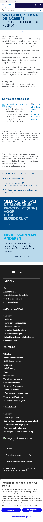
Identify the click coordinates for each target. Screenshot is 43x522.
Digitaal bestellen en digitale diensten (18, 337)
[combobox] (11, 1)
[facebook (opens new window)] (7, 272)
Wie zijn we (8, 354)
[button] (40, 4)
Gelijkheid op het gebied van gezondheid (20, 421)
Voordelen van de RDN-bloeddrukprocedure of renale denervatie (22, 184)
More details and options (21, 517)
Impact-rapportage (11, 417)
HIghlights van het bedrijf (13, 361)
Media (5, 372)
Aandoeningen (9, 291)
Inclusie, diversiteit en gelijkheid (16, 424)
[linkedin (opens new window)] (22, 272)
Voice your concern (11, 389)
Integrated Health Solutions (14, 330)
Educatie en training (11, 326)
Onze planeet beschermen (14, 428)
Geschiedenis (8, 375)
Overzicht (7, 288)
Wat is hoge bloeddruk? (15, 179)
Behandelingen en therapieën (15, 295)
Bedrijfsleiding (9, 368)
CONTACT (9, 224)
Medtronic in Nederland (13, 357)
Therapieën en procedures (14, 323)
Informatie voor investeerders (15, 393)
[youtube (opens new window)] (15, 272)
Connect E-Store (10, 340)
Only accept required (32, 510)
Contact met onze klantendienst (19, 461)
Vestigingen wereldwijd (12, 379)
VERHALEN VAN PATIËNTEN (17, 257)
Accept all (11, 510)
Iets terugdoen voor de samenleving (18, 431)
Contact (32, 455)
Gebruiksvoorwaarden (15, 455)
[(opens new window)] (36, 111)
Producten (7, 319)
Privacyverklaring (13, 448)
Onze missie (8, 365)
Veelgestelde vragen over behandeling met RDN (21, 191)
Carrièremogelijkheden (12, 382)
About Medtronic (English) (14, 400)
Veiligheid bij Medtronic (13, 397)
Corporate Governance (13, 386)
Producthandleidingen (12, 333)
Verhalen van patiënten (12, 298)
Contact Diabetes (10, 302)
